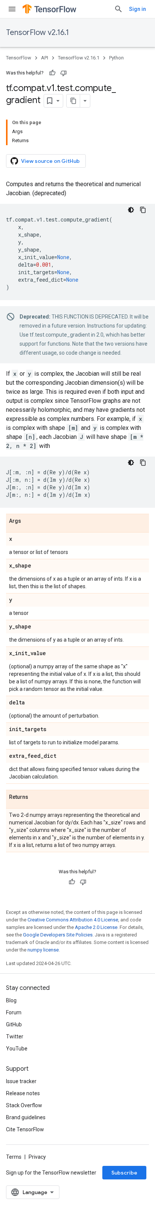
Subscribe (124, 1172)
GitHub (14, 1024)
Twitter (14, 1036)
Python (116, 58)
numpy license (43, 950)
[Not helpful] (63, 73)
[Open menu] (12, 9)
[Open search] (118, 9)
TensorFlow (18, 58)
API (44, 58)
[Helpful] (52, 73)
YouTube (16, 1049)
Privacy (37, 1157)
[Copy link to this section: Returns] (35, 797)
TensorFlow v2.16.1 (37, 32)
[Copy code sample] (143, 210)
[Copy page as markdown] (73, 100)
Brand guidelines (26, 1117)
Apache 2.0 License (96, 927)
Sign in (137, 9)
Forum (13, 1012)
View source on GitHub (50, 161)
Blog (11, 1000)
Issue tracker (21, 1081)
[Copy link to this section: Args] (28, 521)
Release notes (23, 1093)
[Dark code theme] (131, 210)
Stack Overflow (24, 1105)
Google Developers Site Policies (58, 935)
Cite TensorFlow (25, 1129)
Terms (13, 1157)
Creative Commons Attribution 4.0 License (72, 920)
